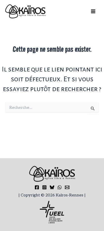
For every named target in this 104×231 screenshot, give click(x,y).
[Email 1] (67, 187)
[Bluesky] (52, 187)
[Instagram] (44, 187)
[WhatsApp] (59, 187)
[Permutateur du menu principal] (93, 11)
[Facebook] (37, 187)
